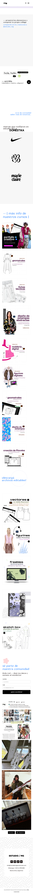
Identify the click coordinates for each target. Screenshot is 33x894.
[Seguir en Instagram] (15, 861)
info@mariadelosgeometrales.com (16, 865)
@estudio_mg (8, 26)
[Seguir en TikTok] (18, 861)
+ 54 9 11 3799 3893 (19, 868)
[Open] (16, 724)
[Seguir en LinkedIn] (21, 861)
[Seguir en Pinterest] (11, 861)
